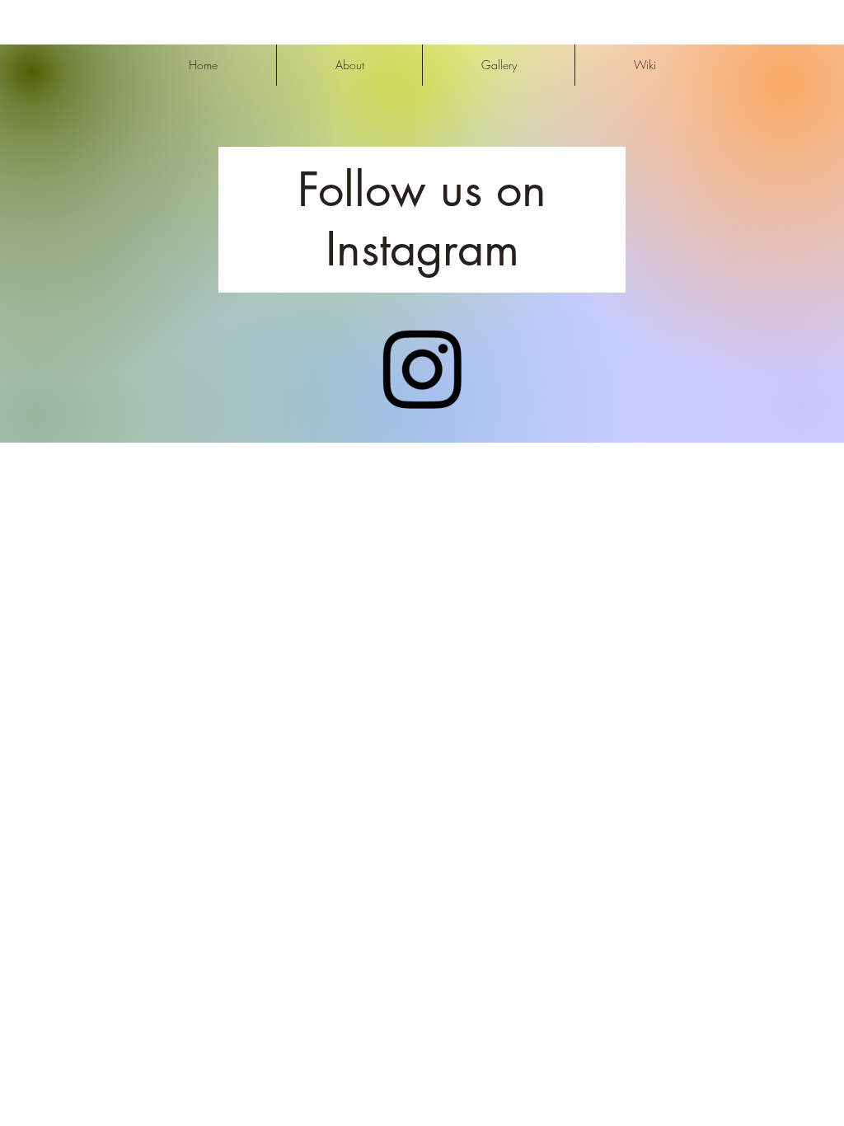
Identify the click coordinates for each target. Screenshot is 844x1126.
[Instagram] (422, 369)
